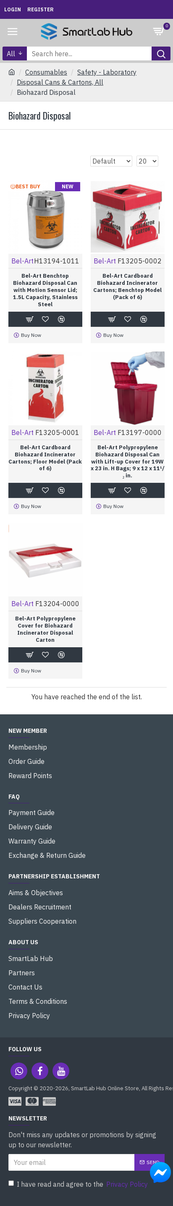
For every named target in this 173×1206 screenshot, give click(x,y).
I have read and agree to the (82, 1184)
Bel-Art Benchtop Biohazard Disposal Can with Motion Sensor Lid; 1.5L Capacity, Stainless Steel (45, 290)
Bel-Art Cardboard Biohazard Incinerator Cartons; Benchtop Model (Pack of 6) (127, 287)
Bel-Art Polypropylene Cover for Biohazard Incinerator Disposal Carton (45, 629)
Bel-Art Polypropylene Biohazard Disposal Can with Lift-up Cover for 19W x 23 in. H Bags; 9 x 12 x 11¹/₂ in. (128, 461)
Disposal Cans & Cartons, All (60, 82)
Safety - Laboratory (106, 72)
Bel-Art (22, 261)
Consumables (46, 72)
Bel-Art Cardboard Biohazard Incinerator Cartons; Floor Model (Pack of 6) (45, 458)
